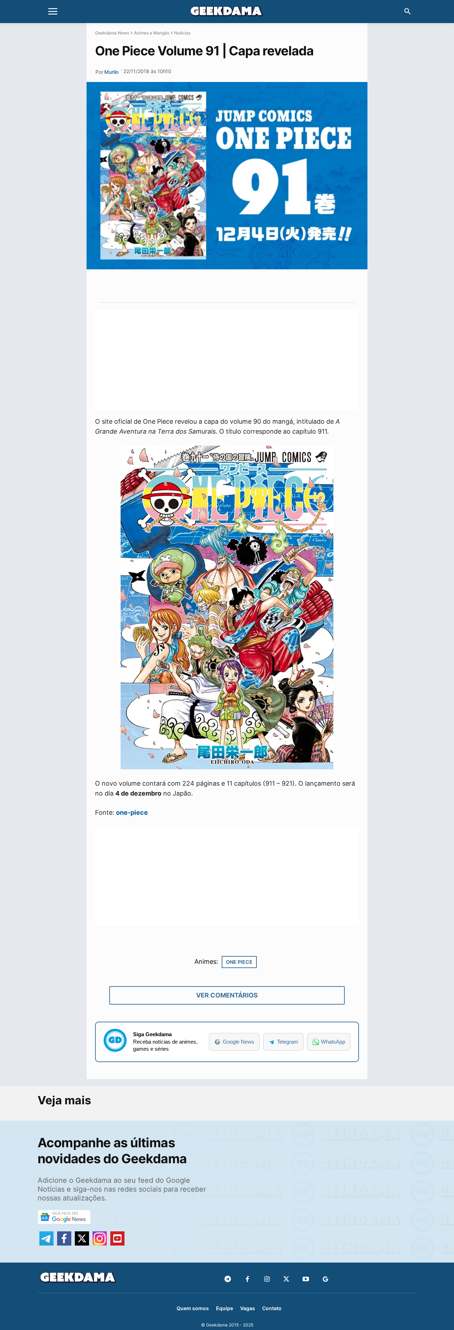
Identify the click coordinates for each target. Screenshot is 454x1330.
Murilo (111, 72)
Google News (238, 1042)
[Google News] (325, 1279)
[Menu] (53, 11)
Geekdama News (112, 32)
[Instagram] (267, 1279)
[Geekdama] (227, 12)
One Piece (239, 962)
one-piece (132, 812)
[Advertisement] (227, 360)
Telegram (287, 1042)
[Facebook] (247, 1279)
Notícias (182, 32)
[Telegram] (255, 286)
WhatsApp (333, 1042)
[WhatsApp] (239, 286)
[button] (407, 12)
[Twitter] (286, 1279)
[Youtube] (306, 1279)
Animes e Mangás (151, 32)
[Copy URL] (271, 286)
